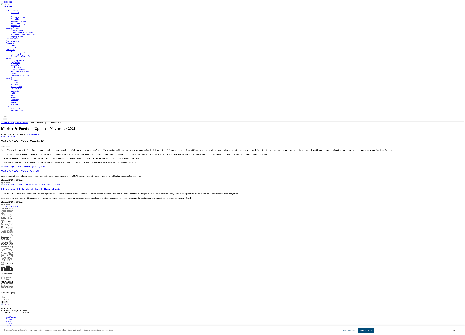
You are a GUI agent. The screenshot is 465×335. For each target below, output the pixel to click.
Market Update (33, 134)
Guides (13, 47)
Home (3, 123)
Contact (9, 78)
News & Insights (12, 41)
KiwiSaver (15, 13)
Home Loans (16, 15)
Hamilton (14, 84)
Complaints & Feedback (20, 76)
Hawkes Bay (16, 89)
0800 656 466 (6, 2)
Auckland (14, 80)
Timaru (13, 102)
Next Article (15, 206)
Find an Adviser (12, 39)
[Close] (454, 331)
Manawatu (15, 91)
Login (8, 106)
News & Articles (21, 123)
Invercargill (15, 104)
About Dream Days (18, 52)
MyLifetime (15, 63)
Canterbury (15, 100)
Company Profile (17, 60)
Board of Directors (18, 69)
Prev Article (5, 206)
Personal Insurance (18, 17)
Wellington (15, 93)
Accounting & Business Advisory (23, 34)
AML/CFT (10, 326)
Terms (8, 321)
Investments (15, 26)
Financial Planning (18, 23)
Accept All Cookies (365, 330)
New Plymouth (16, 87)
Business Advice (12, 28)
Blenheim (14, 97)
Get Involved (16, 54)
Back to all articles (8, 137)
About (8, 58)
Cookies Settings (349, 330)
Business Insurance (18, 30)
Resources (10, 43)
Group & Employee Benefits (22, 32)
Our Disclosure (16, 67)
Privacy (9, 323)
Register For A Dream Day (21, 56)
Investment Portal (17, 111)
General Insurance (18, 19)
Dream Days (11, 50)
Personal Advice (12, 10)
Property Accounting (19, 37)
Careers (13, 74)
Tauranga (14, 82)
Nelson (13, 95)
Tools (13, 45)
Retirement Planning (18, 21)
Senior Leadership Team (20, 71)
